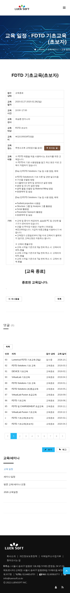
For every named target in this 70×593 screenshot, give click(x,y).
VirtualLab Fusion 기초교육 (24, 412)
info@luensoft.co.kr (13, 578)
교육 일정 (65, 49)
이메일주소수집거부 (51, 556)
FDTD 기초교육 (19, 400)
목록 (59, 299)
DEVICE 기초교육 (20, 371)
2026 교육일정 (11, 492)
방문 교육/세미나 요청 (14, 484)
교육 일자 (62, 354)
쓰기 (49, 449)
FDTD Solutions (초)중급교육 (25, 389)
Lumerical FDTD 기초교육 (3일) (26, 360)
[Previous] (8, 436)
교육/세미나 (53, 49)
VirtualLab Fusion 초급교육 (24, 395)
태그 (64, 449)
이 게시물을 (13, 299)
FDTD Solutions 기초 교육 (24, 365)
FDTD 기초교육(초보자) (22, 418)
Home (42, 49)
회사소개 (11, 556)
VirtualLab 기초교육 (21, 377)
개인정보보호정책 (29, 556)
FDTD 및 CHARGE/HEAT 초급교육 (27, 406)
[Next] (62, 436)
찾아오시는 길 (14, 560)
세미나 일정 (9, 476)
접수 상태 (50, 354)
